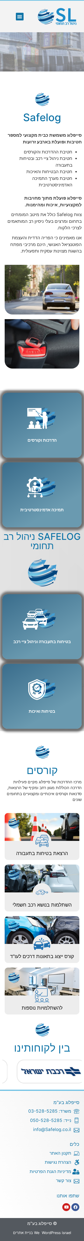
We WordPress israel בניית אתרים (42, 1232)
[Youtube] (66, 1207)
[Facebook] (75, 1207)
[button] (20, 16)
